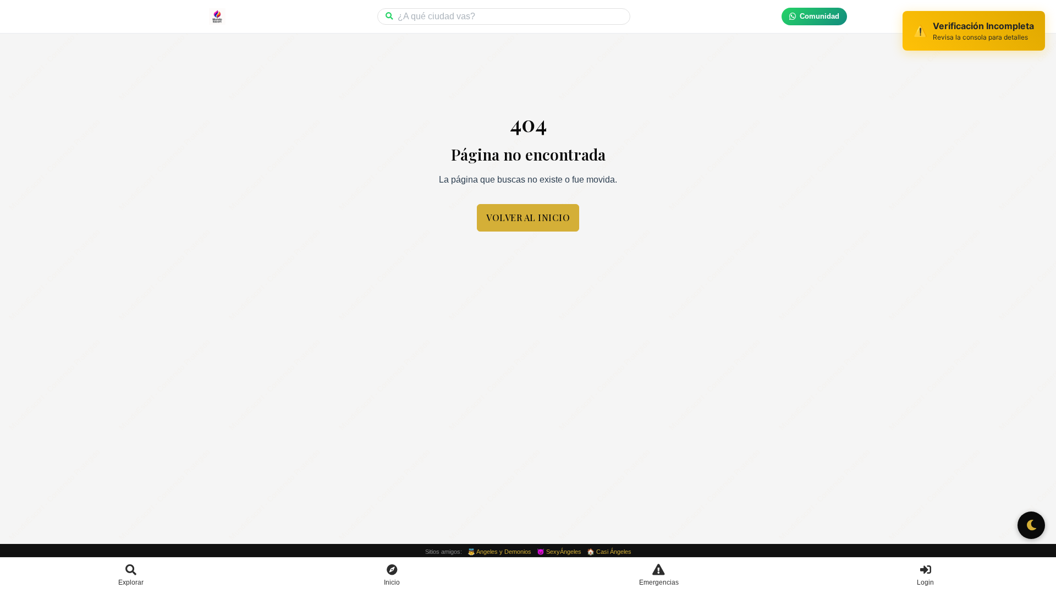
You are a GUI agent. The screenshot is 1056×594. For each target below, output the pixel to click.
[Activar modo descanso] (1031, 525)
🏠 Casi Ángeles (609, 551)
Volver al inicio (528, 217)
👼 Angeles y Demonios (499, 551)
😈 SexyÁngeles (559, 551)
